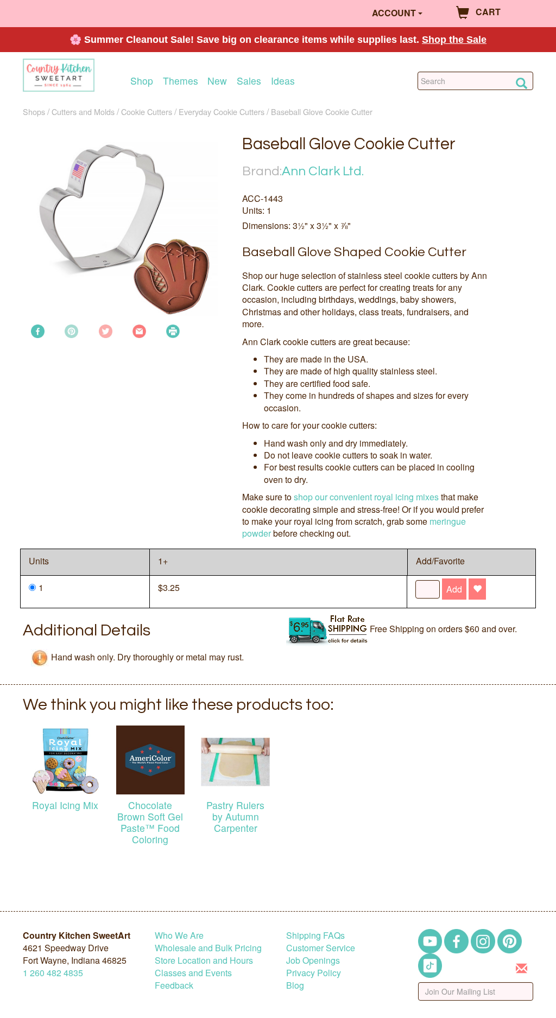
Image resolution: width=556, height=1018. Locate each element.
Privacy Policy (313, 972)
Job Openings (313, 960)
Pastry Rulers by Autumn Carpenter (235, 816)
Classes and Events (193, 972)
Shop (141, 80)
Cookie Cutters (146, 111)
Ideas (283, 80)
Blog (295, 985)
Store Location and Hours (204, 960)
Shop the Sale (454, 39)
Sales (249, 80)
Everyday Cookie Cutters (221, 111)
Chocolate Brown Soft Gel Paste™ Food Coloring (150, 822)
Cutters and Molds (83, 111)
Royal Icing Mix (65, 805)
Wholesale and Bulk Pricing (208, 947)
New (217, 80)
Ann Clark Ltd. (323, 171)
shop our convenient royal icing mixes (366, 497)
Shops (34, 111)
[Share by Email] (139, 330)
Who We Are (179, 935)
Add (454, 589)
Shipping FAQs (315, 935)
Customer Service (320, 947)
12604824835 (53, 972)
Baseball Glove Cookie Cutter (321, 111)
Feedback (174, 985)
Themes (180, 80)
